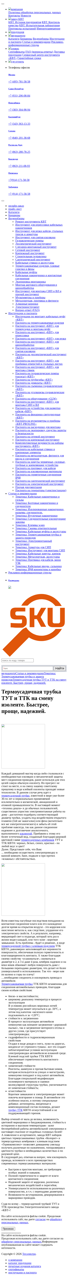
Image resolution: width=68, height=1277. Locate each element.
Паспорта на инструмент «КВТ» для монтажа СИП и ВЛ (37, 403)
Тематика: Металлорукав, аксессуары (37, 556)
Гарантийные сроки (29, 58)
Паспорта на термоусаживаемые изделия (39, 322)
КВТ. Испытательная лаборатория (39, 25)
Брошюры (26, 38)
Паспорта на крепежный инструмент (37, 439)
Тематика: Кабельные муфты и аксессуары (40, 531)
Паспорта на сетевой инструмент (35, 436)
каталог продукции (19, 1263)
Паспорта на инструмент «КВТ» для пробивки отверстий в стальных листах (39, 362)
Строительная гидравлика (30, 256)
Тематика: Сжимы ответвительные (36, 528)
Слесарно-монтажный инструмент (35, 246)
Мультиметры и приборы (30, 297)
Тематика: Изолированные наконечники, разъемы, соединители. (39, 511)
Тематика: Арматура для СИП (33, 547)
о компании (15, 1259)
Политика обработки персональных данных (34, 12)
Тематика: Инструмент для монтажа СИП (40, 550)
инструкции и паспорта (22, 1272)
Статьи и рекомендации (36, 41)
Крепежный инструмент (29, 253)
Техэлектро (29, 1253)
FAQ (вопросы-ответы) (39, 51)
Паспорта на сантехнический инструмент (40, 480)
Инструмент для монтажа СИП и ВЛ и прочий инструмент (38, 293)
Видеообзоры (41, 38)
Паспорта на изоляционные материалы (38, 471)
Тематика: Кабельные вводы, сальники (38, 566)
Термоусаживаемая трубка (17, 983)
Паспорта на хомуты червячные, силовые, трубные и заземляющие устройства (40, 463)
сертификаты (16, 1269)
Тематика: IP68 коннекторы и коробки (38, 569)
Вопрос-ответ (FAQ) (27, 310)
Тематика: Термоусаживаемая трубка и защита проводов (28, 676)
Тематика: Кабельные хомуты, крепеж (38, 553)
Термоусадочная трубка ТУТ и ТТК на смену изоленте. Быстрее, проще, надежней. (33, 681)
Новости (26, 15)
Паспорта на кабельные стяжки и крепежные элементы (35, 451)
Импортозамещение (48, 28)
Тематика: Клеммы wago (30, 525)
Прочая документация (28, 487)
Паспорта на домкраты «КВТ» (33, 382)
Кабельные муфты (26, 272)
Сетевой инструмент (27, 250)
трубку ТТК (15, 1110)
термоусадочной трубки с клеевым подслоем (28, 945)
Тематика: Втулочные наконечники (36, 515)
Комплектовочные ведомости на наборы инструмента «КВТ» (39, 444)
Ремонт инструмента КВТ (30, 221)
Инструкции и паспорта (22, 313)
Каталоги (14, 38)
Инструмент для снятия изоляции (35, 237)
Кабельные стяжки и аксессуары (34, 262)
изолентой (26, 833)
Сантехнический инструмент (32, 259)
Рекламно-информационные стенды (36, 43)
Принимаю (8, 1228)
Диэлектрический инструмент (33, 243)
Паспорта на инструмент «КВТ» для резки (40, 338)
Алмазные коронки (26, 303)
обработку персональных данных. (21, 1241)
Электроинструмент (27, 306)
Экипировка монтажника (30, 281)
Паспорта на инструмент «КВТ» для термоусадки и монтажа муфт (37, 327)
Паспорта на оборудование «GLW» (36, 398)
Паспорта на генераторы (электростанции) (40, 490)
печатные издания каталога (24, 1266)
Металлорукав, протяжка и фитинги (37, 300)
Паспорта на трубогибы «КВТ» (34, 379)
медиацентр (8, 673)
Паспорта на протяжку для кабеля (35, 468)
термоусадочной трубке (15, 795)
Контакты (14, 15)
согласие (40, 1219)
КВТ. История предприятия (24, 22)
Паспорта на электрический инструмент (39, 484)
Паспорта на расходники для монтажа (38, 427)
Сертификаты (16, 51)
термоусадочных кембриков (37, 839)
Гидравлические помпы (29, 240)
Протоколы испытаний (22, 28)
